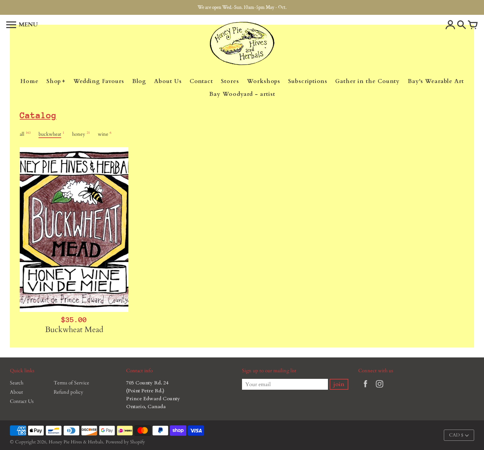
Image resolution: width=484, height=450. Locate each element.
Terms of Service (71, 383)
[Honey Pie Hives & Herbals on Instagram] (379, 388)
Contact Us (22, 401)
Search (16, 383)
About (16, 392)
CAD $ (456, 435)
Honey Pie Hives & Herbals (76, 442)
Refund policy (68, 392)
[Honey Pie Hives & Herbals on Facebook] (365, 388)
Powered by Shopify (125, 442)
